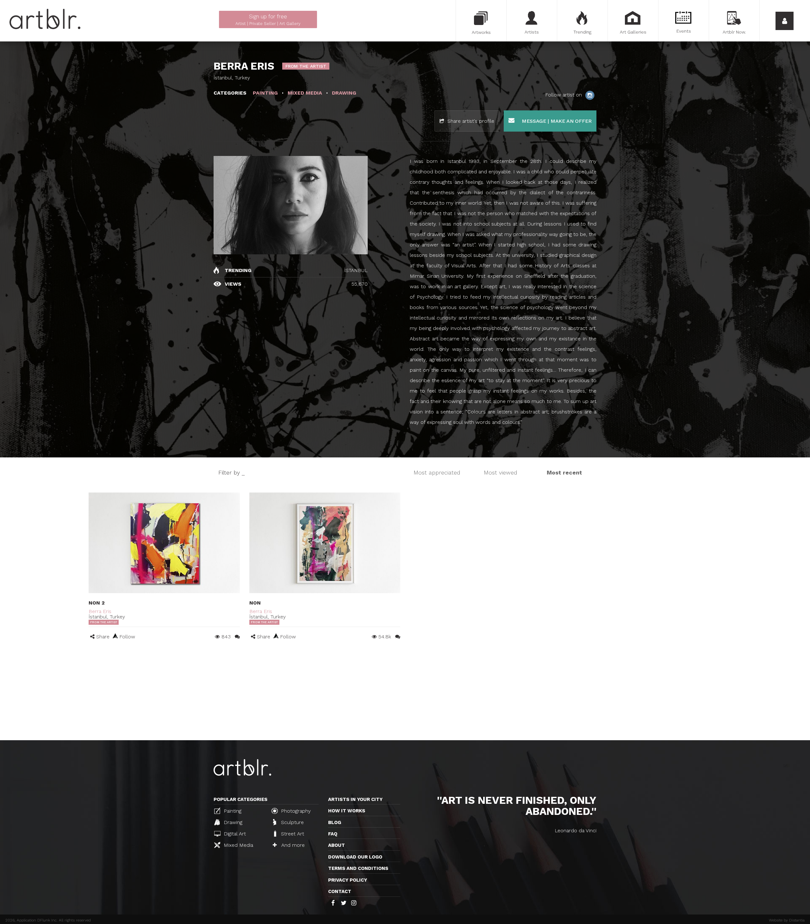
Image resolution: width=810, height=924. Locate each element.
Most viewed (500, 472)
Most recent (564, 472)
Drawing (232, 822)
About (336, 845)
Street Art (291, 834)
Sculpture (291, 822)
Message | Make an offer (556, 121)
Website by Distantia (787, 920)
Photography (295, 811)
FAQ (332, 834)
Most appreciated (437, 472)
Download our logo (355, 857)
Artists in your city (355, 799)
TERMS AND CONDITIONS (358, 868)
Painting (231, 811)
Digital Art (234, 834)
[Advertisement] (405, 692)
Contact (339, 891)
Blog (334, 822)
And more (292, 845)
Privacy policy (347, 880)
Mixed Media (237, 845)
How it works (346, 811)
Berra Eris (100, 611)
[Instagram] (590, 94)
